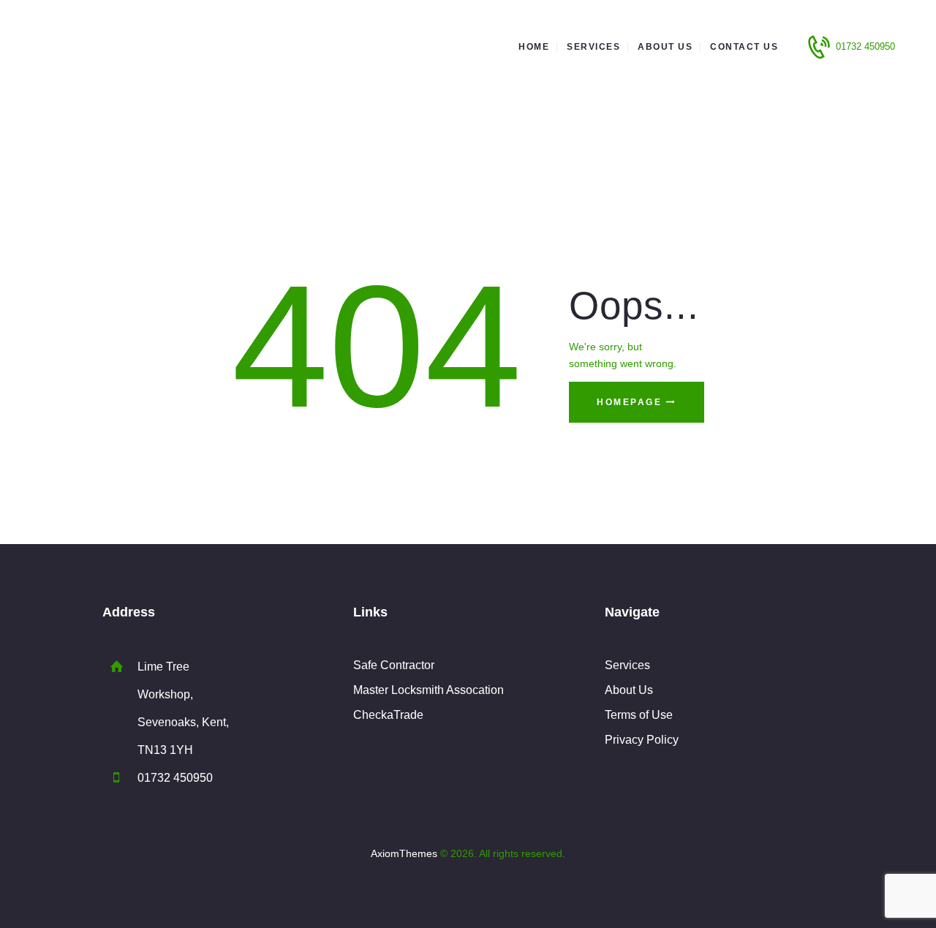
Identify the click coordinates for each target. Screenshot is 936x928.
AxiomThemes (404, 853)
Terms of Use (639, 715)
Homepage (629, 402)
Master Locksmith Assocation (428, 690)
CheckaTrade (388, 715)
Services (627, 665)
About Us (629, 690)
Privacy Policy (642, 739)
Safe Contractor (393, 665)
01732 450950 (175, 778)
